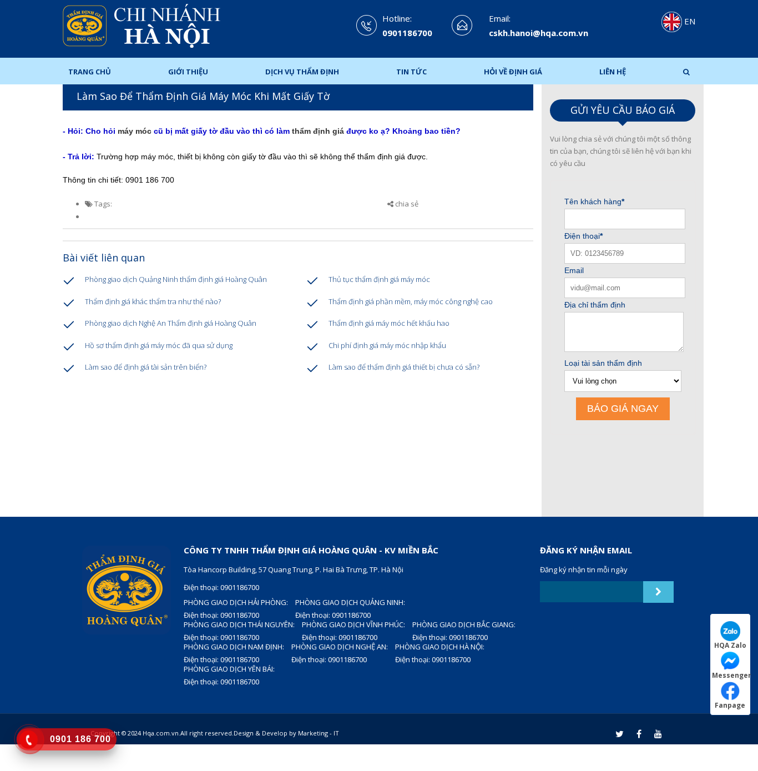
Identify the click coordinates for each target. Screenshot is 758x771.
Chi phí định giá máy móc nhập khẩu (387, 345)
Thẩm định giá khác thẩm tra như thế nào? (153, 301)
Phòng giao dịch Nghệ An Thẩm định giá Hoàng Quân (170, 323)
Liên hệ (612, 72)
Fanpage (730, 705)
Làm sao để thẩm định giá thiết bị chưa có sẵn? (404, 367)
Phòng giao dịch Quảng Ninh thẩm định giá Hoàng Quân (176, 279)
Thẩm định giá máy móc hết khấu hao (389, 323)
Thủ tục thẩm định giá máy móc (379, 279)
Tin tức (411, 72)
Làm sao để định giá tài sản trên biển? (145, 367)
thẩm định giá (317, 131)
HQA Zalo (730, 645)
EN (688, 21)
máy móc (134, 131)
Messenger (731, 675)
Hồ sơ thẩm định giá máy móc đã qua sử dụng (159, 345)
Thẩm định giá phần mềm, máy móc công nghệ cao (411, 301)
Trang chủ (89, 72)
